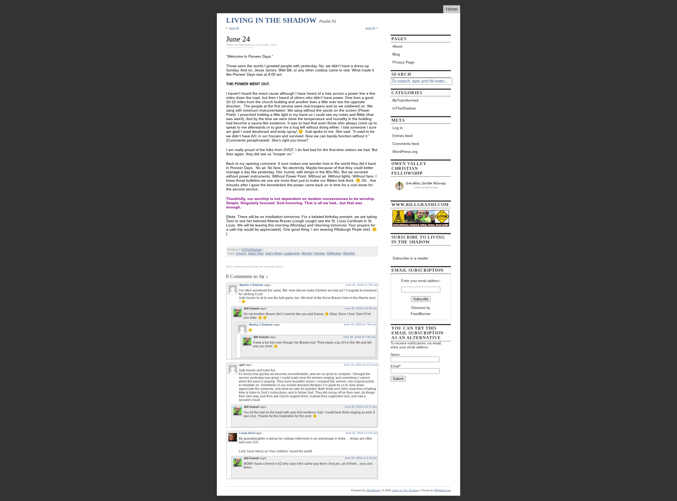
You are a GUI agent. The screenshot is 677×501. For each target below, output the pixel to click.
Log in (397, 128)
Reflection (334, 253)
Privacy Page (403, 62)
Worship (349, 253)
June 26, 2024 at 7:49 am (359, 336)
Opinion (319, 253)
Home (452, 9)
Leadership (291, 253)
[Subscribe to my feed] (421, 250)
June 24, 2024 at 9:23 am (361, 308)
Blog (396, 54)
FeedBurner (421, 314)
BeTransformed (405, 100)
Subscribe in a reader (410, 258)
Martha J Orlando (251, 284)
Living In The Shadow (271, 20)
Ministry (306, 253)
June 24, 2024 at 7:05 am (361, 284)
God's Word (273, 253)
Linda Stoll (246, 433)
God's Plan (256, 253)
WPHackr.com (442, 490)
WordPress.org (405, 151)
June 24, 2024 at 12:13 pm (360, 364)
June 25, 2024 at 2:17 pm (361, 406)
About (397, 46)
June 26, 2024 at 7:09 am (360, 324)
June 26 (370, 27)
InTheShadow (252, 250)
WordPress (373, 490)
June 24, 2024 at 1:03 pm (361, 432)
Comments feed (405, 144)
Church (241, 253)
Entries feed (402, 136)
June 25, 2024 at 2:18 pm (361, 458)
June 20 (234, 27)
